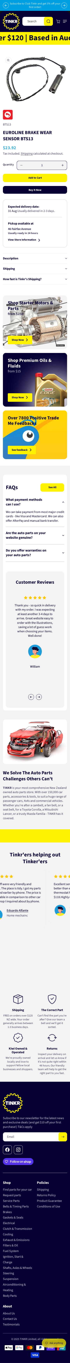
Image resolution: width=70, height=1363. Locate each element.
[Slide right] (39, 697)
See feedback (20, 450)
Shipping (27, 153)
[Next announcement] (64, 5)
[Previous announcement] (6, 5)
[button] (64, 21)
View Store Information (22, 240)
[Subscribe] (63, 1136)
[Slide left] (31, 697)
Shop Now (18, 340)
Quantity (8, 165)
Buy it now (35, 190)
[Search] (48, 21)
